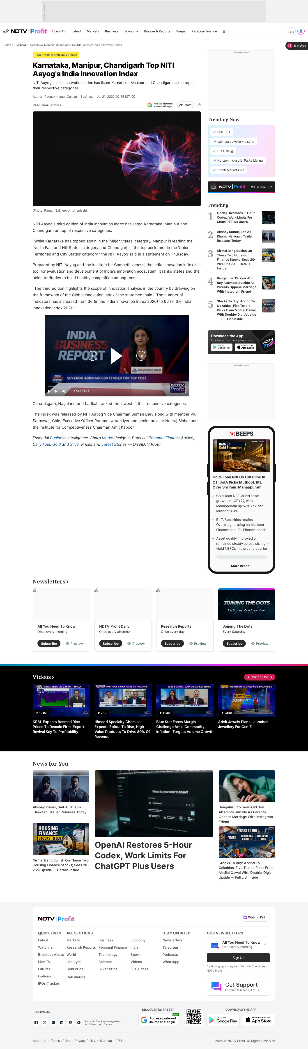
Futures (44, 969)
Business (112, 31)
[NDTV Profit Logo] (56, 917)
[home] (29, 28)
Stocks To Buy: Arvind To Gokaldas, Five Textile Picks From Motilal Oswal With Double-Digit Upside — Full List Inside (246, 870)
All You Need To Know (56, 626)
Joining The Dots (238, 626)
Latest (76, 31)
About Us (39, 1040)
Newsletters (172, 940)
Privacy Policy (85, 1040)
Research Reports (157, 31)
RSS (120, 1040)
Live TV (60, 31)
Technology (108, 954)
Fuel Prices (140, 969)
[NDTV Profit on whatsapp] (79, 1022)
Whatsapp (171, 962)
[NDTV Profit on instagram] (53, 1022)
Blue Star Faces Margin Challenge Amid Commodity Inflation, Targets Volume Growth (185, 726)
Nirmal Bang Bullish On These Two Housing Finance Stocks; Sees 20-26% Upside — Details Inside (61, 865)
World (71, 954)
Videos (136, 962)
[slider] (117, 386)
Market (108, 438)
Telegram (170, 947)
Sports (136, 954)
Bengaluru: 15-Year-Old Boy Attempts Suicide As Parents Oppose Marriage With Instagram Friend (246, 814)
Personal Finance (204, 31)
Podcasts (170, 954)
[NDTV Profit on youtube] (70, 1022)
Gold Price (75, 969)
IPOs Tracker (48, 983)
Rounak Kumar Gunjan (60, 96)
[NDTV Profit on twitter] (44, 1022)
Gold (56, 444)
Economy (131, 31)
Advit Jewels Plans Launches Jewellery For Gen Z (243, 724)
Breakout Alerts (51, 954)
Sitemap (106, 1040)
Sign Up (238, 958)
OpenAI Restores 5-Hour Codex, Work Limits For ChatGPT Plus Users (143, 855)
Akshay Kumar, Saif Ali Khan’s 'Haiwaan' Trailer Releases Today (60, 809)
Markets (93, 31)
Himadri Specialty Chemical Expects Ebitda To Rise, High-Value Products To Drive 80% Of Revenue (122, 729)
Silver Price (108, 969)
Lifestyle (74, 962)
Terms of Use (60, 1040)
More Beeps (240, 566)
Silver (75, 444)
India (134, 947)
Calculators (76, 977)
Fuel (46, 444)
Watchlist (46, 947)
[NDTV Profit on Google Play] (223, 1019)
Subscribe (49, 643)
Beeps (181, 31)
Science (105, 962)
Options (44, 976)
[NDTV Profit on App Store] (258, 1019)
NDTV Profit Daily (114, 626)
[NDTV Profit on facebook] (36, 1022)
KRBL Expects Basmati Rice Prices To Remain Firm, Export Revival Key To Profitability (58, 726)
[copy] (199, 105)
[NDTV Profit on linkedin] (61, 1022)
